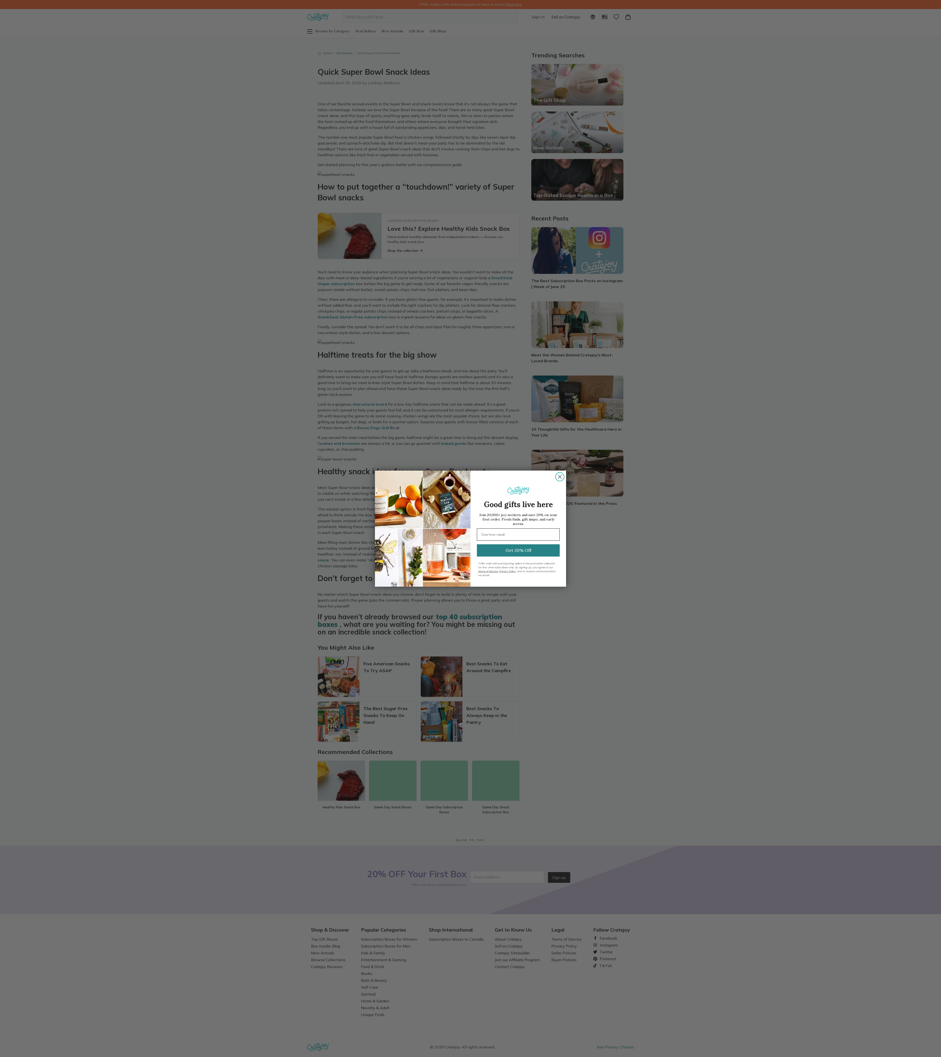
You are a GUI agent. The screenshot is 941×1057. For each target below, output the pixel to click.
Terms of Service (488, 571)
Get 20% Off (518, 550)
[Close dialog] (560, 477)
